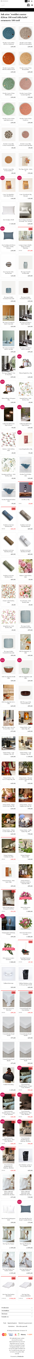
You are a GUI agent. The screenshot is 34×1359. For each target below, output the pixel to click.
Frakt (4, 1323)
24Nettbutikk (20, 1356)
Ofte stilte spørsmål (21, 1326)
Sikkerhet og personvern (25, 1323)
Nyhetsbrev (11, 1326)
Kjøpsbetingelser (12, 1323)
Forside (3, 9)
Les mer (17, 1353)
